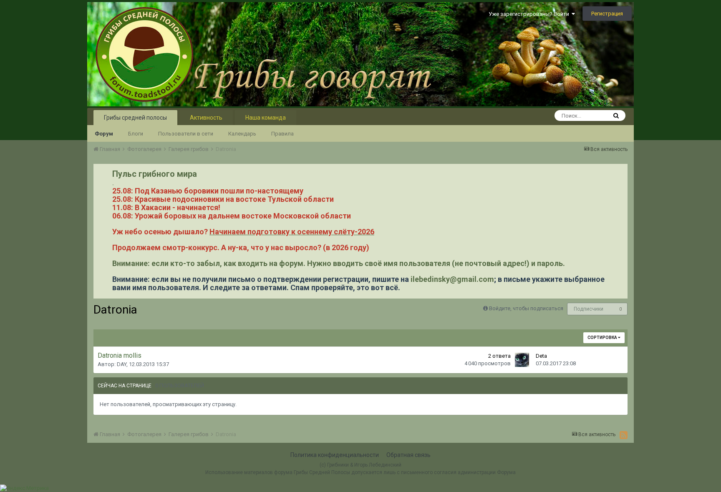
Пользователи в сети (185, 134)
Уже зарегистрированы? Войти (530, 14)
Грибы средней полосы (135, 117)
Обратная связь (408, 455)
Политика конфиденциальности (334, 455)
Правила (282, 134)
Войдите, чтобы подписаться (526, 308)
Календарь (242, 134)
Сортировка (602, 337)
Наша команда (265, 117)
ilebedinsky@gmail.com (452, 279)
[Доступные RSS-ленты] (624, 434)
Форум (104, 134)
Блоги (135, 134)
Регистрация (607, 13)
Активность (206, 117)
